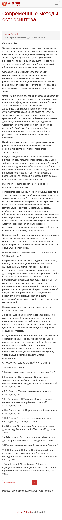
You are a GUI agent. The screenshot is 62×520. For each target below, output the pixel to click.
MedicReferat (11, 34)
